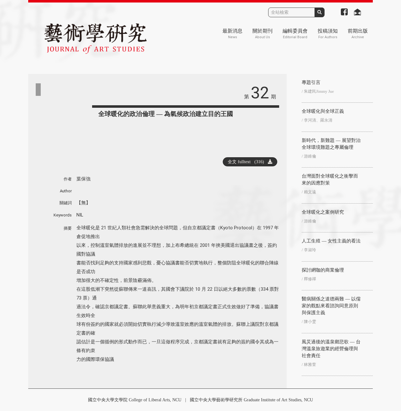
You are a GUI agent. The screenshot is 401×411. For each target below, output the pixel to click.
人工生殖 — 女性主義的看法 (331, 240)
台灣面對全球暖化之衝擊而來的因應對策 (330, 179)
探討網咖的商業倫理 (323, 270)
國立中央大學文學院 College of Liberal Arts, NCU (134, 400)
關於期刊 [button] (263, 33)
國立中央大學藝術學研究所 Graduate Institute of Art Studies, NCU (251, 400)
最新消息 (232, 33)
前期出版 (358, 33)
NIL (79, 215)
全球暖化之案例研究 (323, 212)
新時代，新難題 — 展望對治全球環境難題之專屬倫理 (331, 144)
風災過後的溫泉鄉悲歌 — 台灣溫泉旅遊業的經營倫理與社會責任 (331, 348)
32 (260, 92)
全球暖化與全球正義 (323, 111)
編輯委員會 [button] (295, 33)
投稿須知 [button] (328, 33)
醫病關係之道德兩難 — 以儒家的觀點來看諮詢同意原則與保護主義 (331, 305)
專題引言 (311, 82)
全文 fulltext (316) (248, 161)
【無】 (83, 202)
